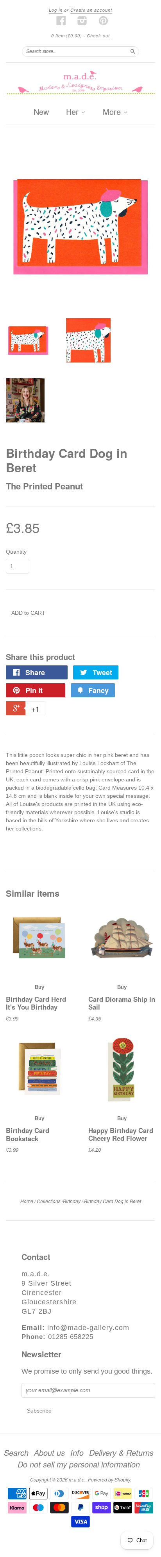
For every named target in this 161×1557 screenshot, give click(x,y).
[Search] (133, 51)
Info (77, 1452)
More (113, 112)
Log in (56, 10)
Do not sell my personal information (79, 1464)
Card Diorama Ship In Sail (121, 1003)
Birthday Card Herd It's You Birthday (36, 1003)
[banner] (80, 83)
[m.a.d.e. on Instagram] (82, 21)
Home (26, 1201)
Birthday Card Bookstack (27, 1134)
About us (49, 1452)
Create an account (91, 10)
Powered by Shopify (109, 1479)
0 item (66, 36)
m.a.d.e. (77, 1479)
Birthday (71, 1201)
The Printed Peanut (44, 486)
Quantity (16, 551)
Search (16, 1452)
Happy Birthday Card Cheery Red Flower (120, 1134)
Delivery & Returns (121, 1452)
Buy (39, 987)
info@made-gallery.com (88, 1328)
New (41, 111)
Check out (98, 36)
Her (73, 112)
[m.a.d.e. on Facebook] (61, 21)
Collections (49, 1201)
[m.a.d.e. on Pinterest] (103, 21)
